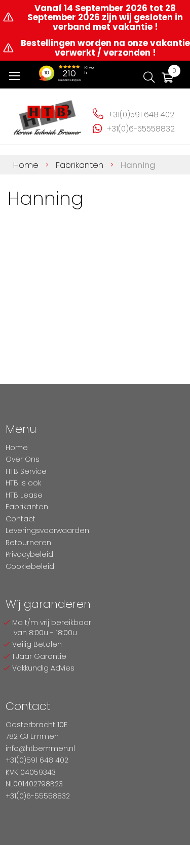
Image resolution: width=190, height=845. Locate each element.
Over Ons (23, 459)
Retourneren (28, 543)
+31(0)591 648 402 (141, 114)
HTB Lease (24, 495)
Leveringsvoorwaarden (47, 530)
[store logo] (48, 114)
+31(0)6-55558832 (141, 128)
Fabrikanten (81, 165)
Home (27, 165)
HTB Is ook (23, 483)
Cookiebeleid (30, 566)
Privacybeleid (29, 554)
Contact (20, 519)
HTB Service (26, 471)
